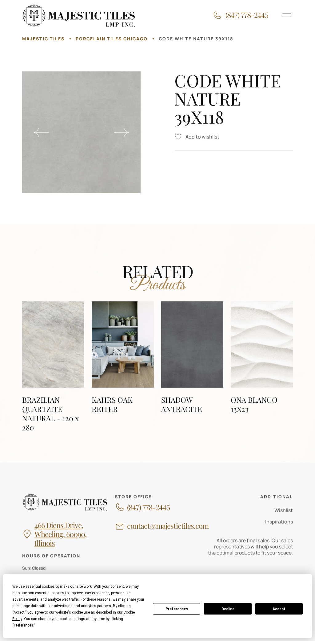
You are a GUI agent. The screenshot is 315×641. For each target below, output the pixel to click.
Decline (227, 609)
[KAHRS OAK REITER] (123, 366)
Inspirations (279, 521)
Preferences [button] (23, 625)
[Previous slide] (41, 132)
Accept (279, 609)
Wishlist (283, 510)
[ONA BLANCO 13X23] (262, 366)
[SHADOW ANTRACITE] (192, 366)
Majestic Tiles (43, 39)
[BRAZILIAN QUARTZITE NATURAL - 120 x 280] (53, 366)
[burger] (287, 15)
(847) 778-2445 (148, 506)
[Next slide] (121, 132)
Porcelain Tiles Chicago (112, 39)
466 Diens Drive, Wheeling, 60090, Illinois (60, 534)
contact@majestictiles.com (168, 525)
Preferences (176, 609)
